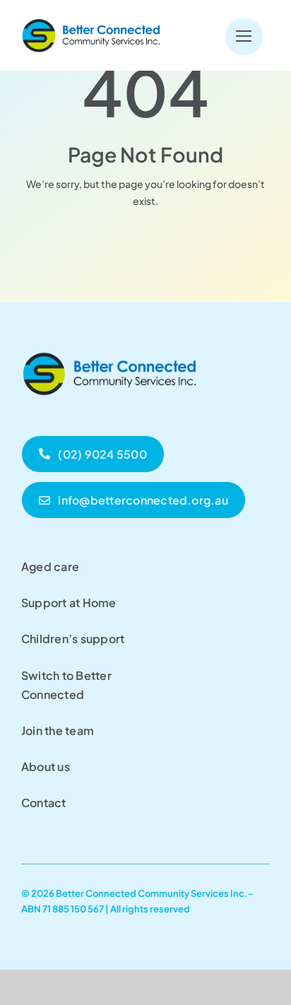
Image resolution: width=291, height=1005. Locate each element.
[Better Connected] (91, 22)
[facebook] (26, 922)
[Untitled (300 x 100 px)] (109, 349)
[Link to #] (244, 36)
